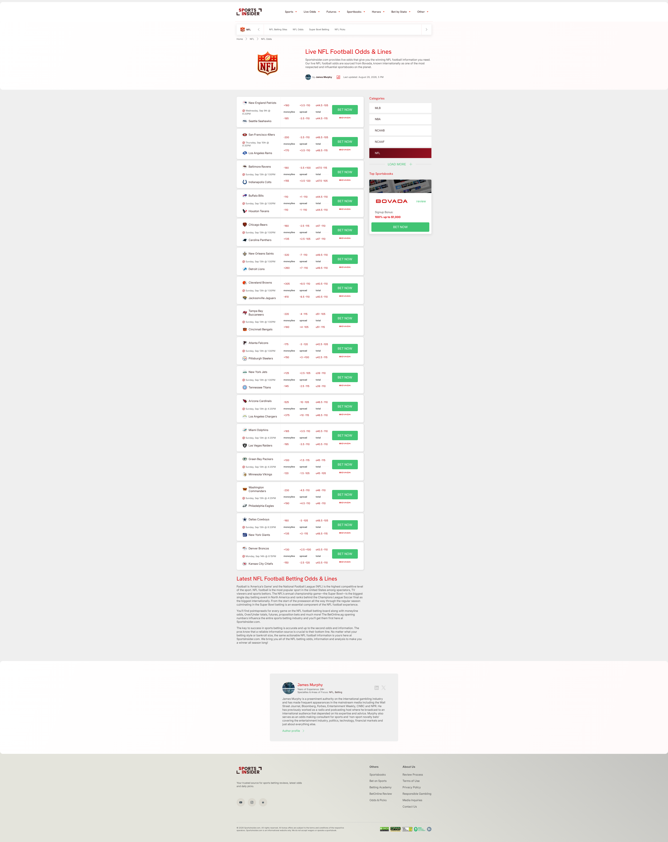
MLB (378, 108)
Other (421, 12)
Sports (289, 12)
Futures (331, 12)
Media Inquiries (412, 800)
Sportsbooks (377, 774)
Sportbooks (354, 12)
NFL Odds (298, 29)
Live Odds (310, 12)
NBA (378, 119)
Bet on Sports (378, 781)
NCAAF (379, 141)
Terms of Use (411, 781)
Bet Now (400, 227)
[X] (383, 688)
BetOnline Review (380, 793)
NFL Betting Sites (278, 29)
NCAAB (380, 130)
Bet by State (399, 12)
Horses (376, 12)
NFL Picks (340, 29)
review (421, 201)
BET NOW (345, 109)
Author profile (291, 730)
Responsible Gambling (417, 793)
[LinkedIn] (377, 688)
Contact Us (410, 806)
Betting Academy (380, 787)
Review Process (413, 774)
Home (240, 39)
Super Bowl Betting (319, 29)
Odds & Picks (378, 800)
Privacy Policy (412, 787)
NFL (252, 39)
